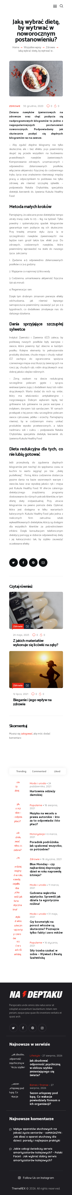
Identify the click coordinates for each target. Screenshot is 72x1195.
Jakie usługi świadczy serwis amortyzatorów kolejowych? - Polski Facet (37, 1152)
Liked (57, 771)
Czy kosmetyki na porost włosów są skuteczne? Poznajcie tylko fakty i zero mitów (46, 927)
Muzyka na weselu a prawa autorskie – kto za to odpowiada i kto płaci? (45, 819)
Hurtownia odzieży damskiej (42, 793)
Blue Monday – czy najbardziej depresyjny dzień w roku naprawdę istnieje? (45, 870)
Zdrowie (50, 47)
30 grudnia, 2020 (33, 105)
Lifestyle (35, 1055)
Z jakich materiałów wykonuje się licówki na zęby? (35, 643)
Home (15, 47)
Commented (39, 771)
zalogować (26, 734)
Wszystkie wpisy (32, 47)
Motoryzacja (37, 833)
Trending (21, 771)
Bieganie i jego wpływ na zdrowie (32, 702)
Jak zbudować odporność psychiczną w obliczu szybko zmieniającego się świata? (45, 1068)
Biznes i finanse (39, 1084)
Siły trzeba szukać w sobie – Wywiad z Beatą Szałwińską (46, 954)
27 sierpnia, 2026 (52, 1055)
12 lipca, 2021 (20, 693)
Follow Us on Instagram (38, 1178)
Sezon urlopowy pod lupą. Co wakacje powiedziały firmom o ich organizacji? (45, 1098)
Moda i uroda (38, 783)
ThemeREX (19, 1188)
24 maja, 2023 (21, 634)
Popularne (36, 805)
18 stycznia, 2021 (52, 859)
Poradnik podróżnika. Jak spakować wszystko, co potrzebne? (46, 845)
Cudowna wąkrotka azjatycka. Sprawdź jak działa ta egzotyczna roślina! (45, 898)
